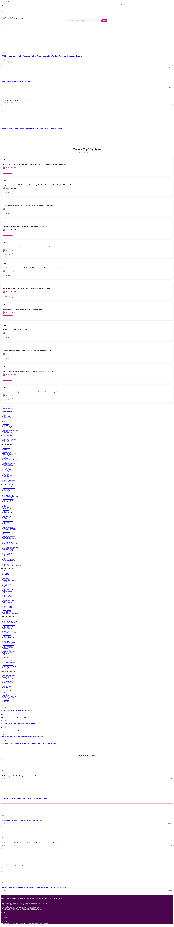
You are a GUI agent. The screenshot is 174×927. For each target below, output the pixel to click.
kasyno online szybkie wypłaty (10, 439)
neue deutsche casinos (8, 541)
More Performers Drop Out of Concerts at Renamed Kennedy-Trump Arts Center (20, 908)
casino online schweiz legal (9, 674)
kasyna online (6, 451)
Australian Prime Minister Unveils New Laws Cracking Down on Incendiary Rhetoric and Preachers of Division (34, 247)
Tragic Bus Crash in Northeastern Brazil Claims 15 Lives (17, 81)
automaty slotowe (7, 464)
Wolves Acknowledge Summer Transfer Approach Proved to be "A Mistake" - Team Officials (28, 205)
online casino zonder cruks (9, 586)
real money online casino (8, 459)
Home (3, 16)
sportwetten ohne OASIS (8, 553)
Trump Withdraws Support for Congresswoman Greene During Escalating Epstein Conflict (28, 371)
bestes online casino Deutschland (10, 550)
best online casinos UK (8, 685)
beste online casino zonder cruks (10, 494)
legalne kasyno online (8, 437)
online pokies (6, 511)
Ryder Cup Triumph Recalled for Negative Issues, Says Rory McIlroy (18, 906)
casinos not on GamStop (8, 563)
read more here (6, 633)
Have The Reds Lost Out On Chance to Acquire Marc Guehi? (18, 100)
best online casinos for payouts (9, 529)
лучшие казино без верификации (11, 613)
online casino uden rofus (8, 645)
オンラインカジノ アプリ (9, 640)
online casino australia (8, 527)
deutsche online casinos (8, 698)
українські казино (7, 417)
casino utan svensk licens (8, 637)
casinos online (6, 479)
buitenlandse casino (7, 512)
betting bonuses (6, 677)
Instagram (5, 920)
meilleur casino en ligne (8, 492)
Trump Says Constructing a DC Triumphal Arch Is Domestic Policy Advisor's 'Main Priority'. (22, 736)
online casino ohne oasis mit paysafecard (12, 565)
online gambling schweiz (8, 694)
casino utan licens (7, 635)
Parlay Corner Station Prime (12, 923)
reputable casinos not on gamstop (10, 623)
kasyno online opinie (7, 432)
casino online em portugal (8, 499)
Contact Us (20, 18)
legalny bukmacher (7, 469)
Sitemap (36, 923)
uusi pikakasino (6, 457)
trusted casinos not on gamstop (9, 620)
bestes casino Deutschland (8, 559)
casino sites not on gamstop (9, 622)
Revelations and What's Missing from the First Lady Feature (16, 904)
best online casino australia (9, 662)
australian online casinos (8, 583)
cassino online (6, 506)
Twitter (5, 918)
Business (16, 16)
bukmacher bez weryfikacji (9, 429)
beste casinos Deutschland (8, 548)
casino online (6, 507)
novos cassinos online (8, 521)
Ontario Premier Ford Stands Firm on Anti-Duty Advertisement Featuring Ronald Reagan (22, 909)
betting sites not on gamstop (9, 572)
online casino (6, 424)
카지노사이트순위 (7, 628)
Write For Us (31, 923)
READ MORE (7, 171)
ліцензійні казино (7, 502)
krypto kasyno (6, 431)
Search (104, 20)
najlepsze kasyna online (8, 462)
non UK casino (6, 441)
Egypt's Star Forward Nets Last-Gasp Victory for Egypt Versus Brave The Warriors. (20, 717)
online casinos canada (8, 589)
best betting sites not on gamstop (10, 621)
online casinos (6, 510)
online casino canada (7, 591)
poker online (6, 473)
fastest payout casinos (8, 608)
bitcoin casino (6, 524)
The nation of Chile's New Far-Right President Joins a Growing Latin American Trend (21, 907)
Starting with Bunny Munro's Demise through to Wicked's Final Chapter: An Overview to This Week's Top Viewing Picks (29, 743)
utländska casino (6, 518)
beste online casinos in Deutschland (10, 544)
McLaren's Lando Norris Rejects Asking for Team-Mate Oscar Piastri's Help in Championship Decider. (31, 392)
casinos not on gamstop (8, 665)
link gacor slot (6, 631)
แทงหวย (5, 449)
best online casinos (7, 452)
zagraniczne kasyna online (9, 454)
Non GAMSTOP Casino (8, 618)
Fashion (3, 18)
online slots (5, 458)
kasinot (4, 415)
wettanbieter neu (6, 537)
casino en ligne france (8, 491)
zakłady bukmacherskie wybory (10, 453)
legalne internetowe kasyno (9, 477)
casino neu (5, 558)
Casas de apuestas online (8, 600)
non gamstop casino (7, 501)
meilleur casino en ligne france (9, 535)
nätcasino (5, 503)
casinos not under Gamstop (9, 480)
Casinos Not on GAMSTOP (9, 426)
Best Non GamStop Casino (9, 625)
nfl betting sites (6, 448)
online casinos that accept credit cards (11, 528)
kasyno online (6, 470)
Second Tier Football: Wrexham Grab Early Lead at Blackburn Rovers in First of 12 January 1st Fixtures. (32, 267)
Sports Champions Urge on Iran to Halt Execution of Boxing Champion (94, 4)
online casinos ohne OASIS (9, 536)
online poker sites (7, 595)
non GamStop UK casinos (9, 427)
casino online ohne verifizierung (10, 538)
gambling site (6, 700)
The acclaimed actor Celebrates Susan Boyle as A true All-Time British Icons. (18, 723)
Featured (10, 18)
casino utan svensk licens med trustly (11, 460)
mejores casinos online (8, 497)
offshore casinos (6, 532)
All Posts (9, 16)
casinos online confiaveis (8, 500)
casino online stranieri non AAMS (10, 496)
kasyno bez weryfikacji (8, 440)
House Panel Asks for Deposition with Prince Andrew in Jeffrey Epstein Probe (127, 4)
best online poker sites (8, 573)
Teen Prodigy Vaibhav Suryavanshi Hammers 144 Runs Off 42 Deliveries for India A (26, 288)
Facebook (5, 917)
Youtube (5, 921)
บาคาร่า (5, 533)
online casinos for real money (9, 696)
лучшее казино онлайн (8, 408)
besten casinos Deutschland (9, 549)
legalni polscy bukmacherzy (9, 463)
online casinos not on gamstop (9, 666)
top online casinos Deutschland (10, 543)
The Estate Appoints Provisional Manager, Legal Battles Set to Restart (17, 710)
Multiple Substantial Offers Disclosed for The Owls (17, 330)
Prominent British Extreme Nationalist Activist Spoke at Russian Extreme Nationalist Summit (32, 128)
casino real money (7, 575)
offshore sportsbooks (7, 686)
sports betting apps (7, 574)
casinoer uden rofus (7, 577)
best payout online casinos (8, 681)
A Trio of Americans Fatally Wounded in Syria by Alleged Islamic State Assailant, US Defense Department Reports (42, 56)
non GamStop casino (7, 561)
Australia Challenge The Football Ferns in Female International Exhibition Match (25, 226)
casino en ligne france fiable (9, 488)
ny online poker (6, 667)
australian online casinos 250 (9, 580)
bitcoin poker (6, 413)
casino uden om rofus (7, 643)
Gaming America (7, 610)
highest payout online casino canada (11, 597)
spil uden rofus (6, 599)
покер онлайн (6, 416)
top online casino (7, 683)
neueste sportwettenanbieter (9, 560)
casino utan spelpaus (7, 602)
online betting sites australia (9, 654)
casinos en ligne (6, 490)
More (15, 18)
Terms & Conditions (43, 923)
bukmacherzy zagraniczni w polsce (10, 430)
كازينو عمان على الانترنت (8, 650)
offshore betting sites (7, 446)
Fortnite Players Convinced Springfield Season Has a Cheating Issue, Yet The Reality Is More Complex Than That (34, 164)
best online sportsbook (8, 678)
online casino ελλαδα (7, 588)
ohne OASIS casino (7, 554)
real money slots (6, 579)
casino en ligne (6, 489)
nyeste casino (6, 648)
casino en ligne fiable (7, 481)
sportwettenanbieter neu (8, 539)
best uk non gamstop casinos (9, 651)
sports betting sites (7, 668)
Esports (21, 16)
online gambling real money (9, 682)
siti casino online (6, 530)
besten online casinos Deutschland (10, 547)
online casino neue (7, 555)
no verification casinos (8, 475)
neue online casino (7, 584)
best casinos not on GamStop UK (10, 630)
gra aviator (5, 466)
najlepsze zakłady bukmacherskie (10, 471)
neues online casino (7, 542)
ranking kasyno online (8, 468)
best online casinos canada (9, 611)
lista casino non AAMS (8, 495)
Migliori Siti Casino (7, 508)
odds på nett (5, 425)
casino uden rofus (7, 418)
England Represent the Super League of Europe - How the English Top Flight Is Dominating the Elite (25, 903)
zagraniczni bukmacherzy (8, 455)
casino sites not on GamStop (9, 486)
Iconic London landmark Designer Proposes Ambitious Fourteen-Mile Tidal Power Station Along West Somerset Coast (28, 730)
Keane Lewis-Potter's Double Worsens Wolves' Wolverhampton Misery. (22, 309)
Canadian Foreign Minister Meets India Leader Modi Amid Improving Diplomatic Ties (27, 350)
